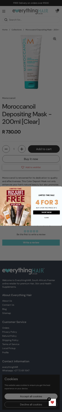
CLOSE (46, 217)
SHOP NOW (46, 212)
